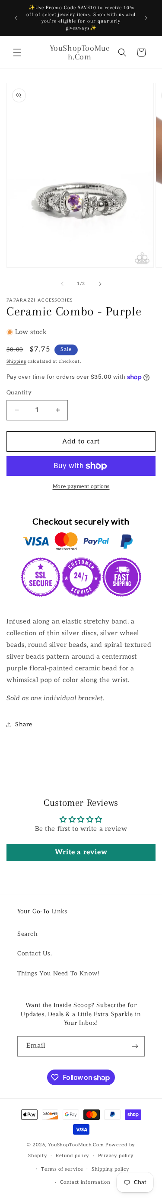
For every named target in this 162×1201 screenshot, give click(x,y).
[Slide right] (100, 283)
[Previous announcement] (15, 17)
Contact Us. (34, 953)
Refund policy (72, 1155)
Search (27, 934)
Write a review (81, 852)
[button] (17, 52)
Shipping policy (111, 1169)
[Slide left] (62, 283)
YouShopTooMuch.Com (76, 1145)
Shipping (16, 361)
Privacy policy (116, 1155)
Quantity (19, 392)
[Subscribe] (134, 1046)
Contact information (85, 1182)
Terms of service (62, 1169)
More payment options (81, 486)
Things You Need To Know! (58, 973)
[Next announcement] (146, 17)
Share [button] (23, 724)
